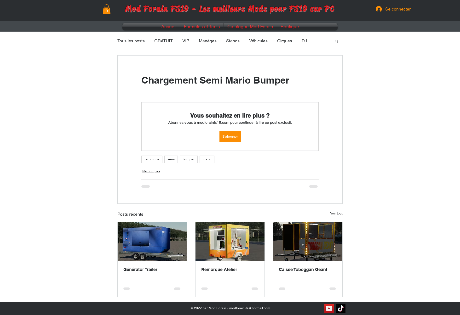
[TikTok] (340, 308)
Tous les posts (131, 40)
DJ (304, 40)
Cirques (284, 40)
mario (207, 159)
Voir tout (336, 213)
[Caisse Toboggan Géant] (307, 241)
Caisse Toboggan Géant (303, 269)
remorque (151, 159)
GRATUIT (163, 40)
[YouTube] (329, 308)
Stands (233, 40)
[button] (107, 9)
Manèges (208, 40)
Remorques (151, 171)
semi (171, 159)
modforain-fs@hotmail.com (249, 308)
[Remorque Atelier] (230, 241)
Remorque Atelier (219, 269)
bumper (189, 159)
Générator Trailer (140, 269)
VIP (185, 40)
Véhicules (258, 40)
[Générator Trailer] (152, 241)
